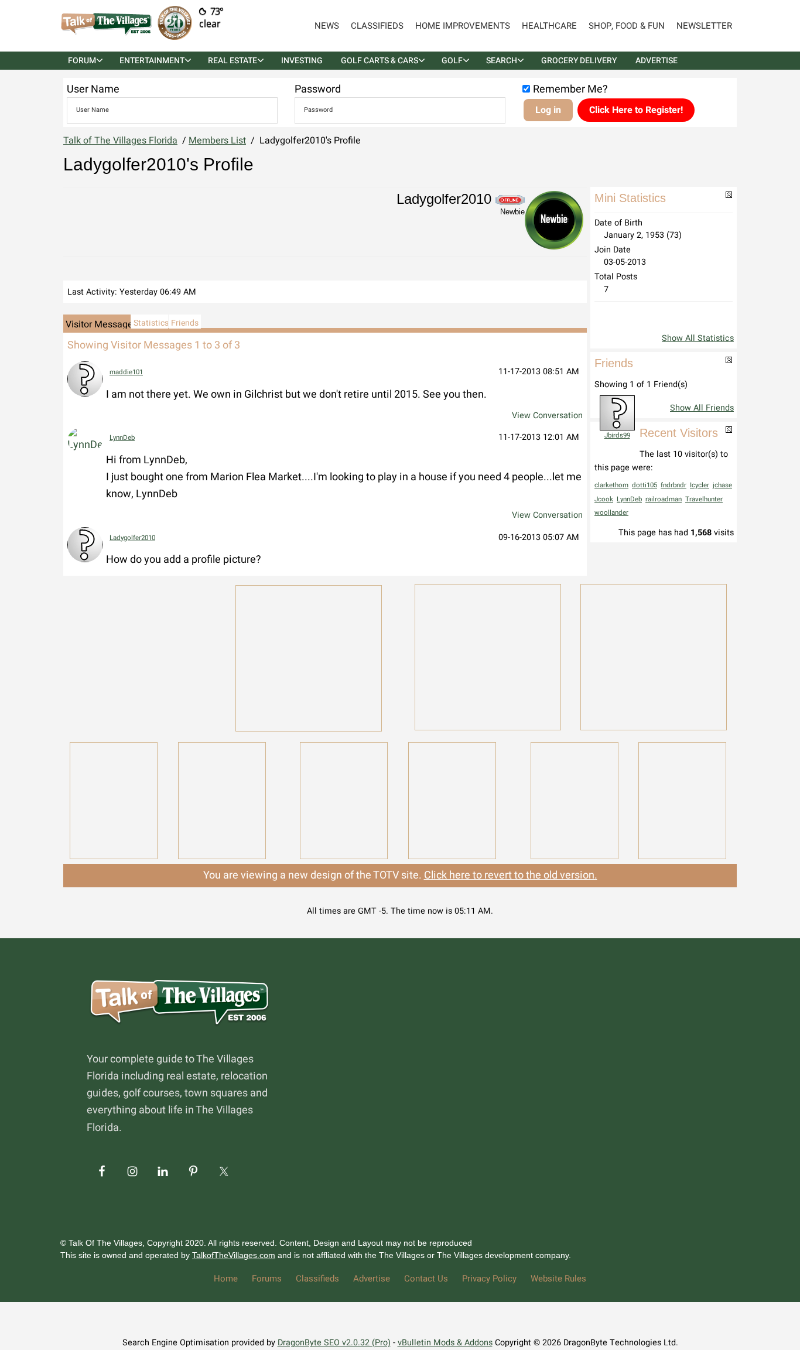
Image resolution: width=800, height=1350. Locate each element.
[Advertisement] (142, 656)
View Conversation (547, 415)
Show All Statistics (698, 338)
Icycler (699, 485)
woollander (611, 513)
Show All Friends (702, 408)
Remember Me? (570, 89)
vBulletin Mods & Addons (445, 1343)
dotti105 (644, 485)
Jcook (603, 499)
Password (318, 89)
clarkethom (611, 485)
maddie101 (126, 372)
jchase (722, 485)
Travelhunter (704, 499)
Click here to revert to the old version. (510, 875)
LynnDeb (122, 438)
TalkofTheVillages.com (233, 1255)
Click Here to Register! (636, 110)
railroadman (663, 499)
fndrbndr (673, 485)
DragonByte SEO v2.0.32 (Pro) (334, 1343)
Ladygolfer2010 (132, 538)
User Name (93, 89)
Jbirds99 (617, 435)
